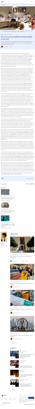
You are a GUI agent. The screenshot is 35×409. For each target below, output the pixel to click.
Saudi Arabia (20, 254)
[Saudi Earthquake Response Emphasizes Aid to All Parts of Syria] (22, 298)
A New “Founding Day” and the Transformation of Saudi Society (26, 367)
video (26, 102)
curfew (20, 56)
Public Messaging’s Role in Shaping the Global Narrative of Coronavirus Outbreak (8, 225)
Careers (10, 398)
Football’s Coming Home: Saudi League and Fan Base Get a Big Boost (21, 284)
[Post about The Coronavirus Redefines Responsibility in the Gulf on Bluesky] (32, 184)
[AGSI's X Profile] (1, 403)
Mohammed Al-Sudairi (4, 227)
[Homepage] (3, 1)
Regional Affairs (6, 195)
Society (2, 222)
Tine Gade (26, 261)
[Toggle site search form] (31, 1)
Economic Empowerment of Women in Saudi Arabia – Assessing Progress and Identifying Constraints (27, 356)
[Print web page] (33, 184)
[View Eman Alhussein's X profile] (1, 247)
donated (8, 104)
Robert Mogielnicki (3, 200)
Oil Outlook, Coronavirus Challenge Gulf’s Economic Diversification (8, 198)
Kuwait (5, 34)
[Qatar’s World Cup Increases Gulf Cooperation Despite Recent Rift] (22, 324)
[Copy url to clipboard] (25, 184)
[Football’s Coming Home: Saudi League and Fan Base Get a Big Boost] (22, 272)
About (2, 398)
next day (3, 57)
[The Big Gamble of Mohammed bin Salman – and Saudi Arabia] (5, 205)
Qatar (14, 333)
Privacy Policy (2, 405)
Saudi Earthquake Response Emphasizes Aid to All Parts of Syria (21, 310)
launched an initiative (27, 83)
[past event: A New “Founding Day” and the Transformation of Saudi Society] (14, 364)
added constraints (25, 73)
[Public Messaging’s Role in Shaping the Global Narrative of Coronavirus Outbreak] (5, 218)
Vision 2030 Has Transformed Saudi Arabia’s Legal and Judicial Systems (21, 257)
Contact (14, 398)
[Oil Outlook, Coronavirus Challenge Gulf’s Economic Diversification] (5, 192)
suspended (29, 59)
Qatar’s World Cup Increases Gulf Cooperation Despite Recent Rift (21, 336)
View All (13, 389)
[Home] (8, 395)
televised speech (13, 133)
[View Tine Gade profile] (23, 261)
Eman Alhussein (6, 46)
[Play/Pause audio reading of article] (3, 178)
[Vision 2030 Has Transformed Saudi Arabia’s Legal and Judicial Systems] (22, 245)
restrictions (21, 57)
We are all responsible (25, 132)
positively (2, 137)
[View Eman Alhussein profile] (2, 47)
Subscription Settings (22, 401)
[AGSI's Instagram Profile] (7, 403)
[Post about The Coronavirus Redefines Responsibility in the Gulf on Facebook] (30, 184)
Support (6, 398)
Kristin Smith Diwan (3, 213)
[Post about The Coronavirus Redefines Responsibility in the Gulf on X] (28, 184)
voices (23, 95)
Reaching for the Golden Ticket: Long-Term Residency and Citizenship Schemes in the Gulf (26, 385)
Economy (2, 34)
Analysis (3, 4)
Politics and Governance (13, 254)
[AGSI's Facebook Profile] (3, 403)
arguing (2, 111)
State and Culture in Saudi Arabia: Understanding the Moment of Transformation (26, 375)
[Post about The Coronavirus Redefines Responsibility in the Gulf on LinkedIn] (27, 184)
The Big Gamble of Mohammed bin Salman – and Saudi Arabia (8, 211)
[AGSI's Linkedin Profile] (6, 403)
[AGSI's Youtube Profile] (4, 403)
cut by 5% (10, 136)
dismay (18, 156)
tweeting (11, 114)
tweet (10, 153)
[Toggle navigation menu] (33, 1)
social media (22, 145)
